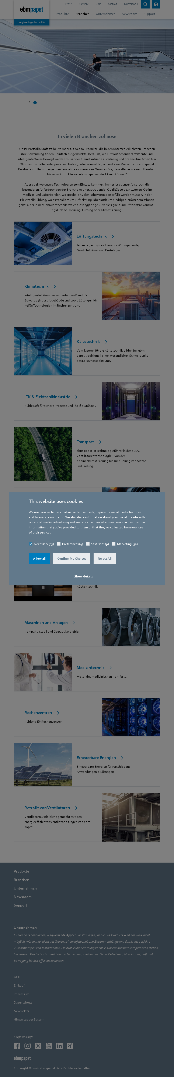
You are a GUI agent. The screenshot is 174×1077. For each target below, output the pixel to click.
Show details (83, 576)
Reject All (105, 558)
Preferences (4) (72, 544)
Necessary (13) (44, 544)
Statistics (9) (100, 544)
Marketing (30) (127, 544)
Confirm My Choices (71, 558)
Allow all (39, 558)
